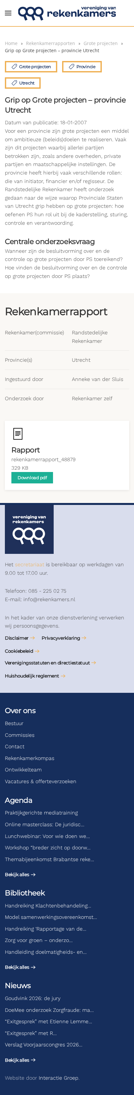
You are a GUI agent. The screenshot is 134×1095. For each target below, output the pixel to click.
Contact (14, 746)
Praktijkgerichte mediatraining (41, 813)
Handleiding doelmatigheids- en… (46, 952)
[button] (8, 13)
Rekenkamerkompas (29, 758)
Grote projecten (35, 66)
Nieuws (18, 985)
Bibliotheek (25, 893)
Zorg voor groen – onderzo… (39, 940)
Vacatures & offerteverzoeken (40, 781)
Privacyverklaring (61, 638)
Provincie (86, 66)
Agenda (18, 800)
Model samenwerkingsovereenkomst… (51, 917)
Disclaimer (17, 638)
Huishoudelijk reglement (32, 676)
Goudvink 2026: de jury (32, 998)
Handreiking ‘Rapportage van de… (45, 929)
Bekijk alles (17, 874)
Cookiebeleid (19, 651)
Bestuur (14, 723)
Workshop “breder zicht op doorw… (47, 847)
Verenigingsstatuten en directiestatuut (47, 663)
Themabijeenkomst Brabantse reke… (49, 859)
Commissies (19, 735)
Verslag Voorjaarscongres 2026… (43, 1045)
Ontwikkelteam (23, 770)
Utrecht (26, 82)
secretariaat (29, 564)
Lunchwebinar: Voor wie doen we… (47, 836)
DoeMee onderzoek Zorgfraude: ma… (49, 1010)
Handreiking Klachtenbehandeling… (48, 906)
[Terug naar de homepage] (67, 13)
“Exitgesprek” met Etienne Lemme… (48, 1021)
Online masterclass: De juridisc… (44, 824)
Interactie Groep (58, 1078)
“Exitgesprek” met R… (31, 1033)
